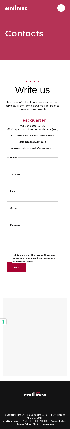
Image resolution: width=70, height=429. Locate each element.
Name (13, 157)
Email (13, 191)
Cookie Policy (23, 424)
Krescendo (48, 424)
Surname (15, 174)
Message (15, 225)
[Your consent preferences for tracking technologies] (3, 322)
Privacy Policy (58, 421)
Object (14, 208)
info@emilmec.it (35, 142)
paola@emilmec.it (42, 148)
